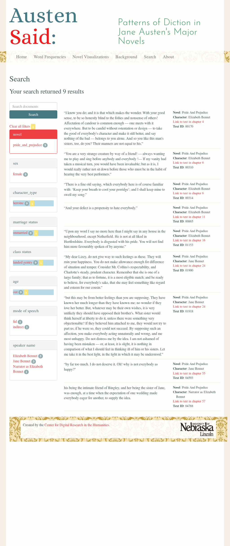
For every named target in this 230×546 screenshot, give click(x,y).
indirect (18, 326)
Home (21, 56)
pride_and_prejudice (27, 144)
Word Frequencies (50, 56)
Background (126, 56)
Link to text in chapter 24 (189, 265)
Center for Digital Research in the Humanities (76, 424)
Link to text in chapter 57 (189, 401)
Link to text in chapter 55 (189, 373)
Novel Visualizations (91, 56)
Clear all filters (21, 126)
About (168, 56)
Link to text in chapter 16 (189, 240)
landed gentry (22, 262)
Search (150, 56)
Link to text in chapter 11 (189, 217)
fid (15, 321)
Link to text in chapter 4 (188, 121)
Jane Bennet (21, 360)
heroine (18, 202)
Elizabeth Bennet (25, 355)
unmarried (20, 232)
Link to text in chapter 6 (188, 162)
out (15, 291)
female (17, 173)
